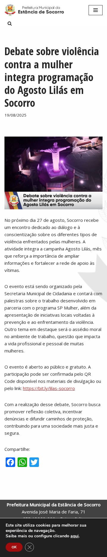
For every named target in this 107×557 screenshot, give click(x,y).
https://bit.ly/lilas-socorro (49, 388)
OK (14, 547)
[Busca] (9, 23)
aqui (74, 536)
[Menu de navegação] (96, 10)
